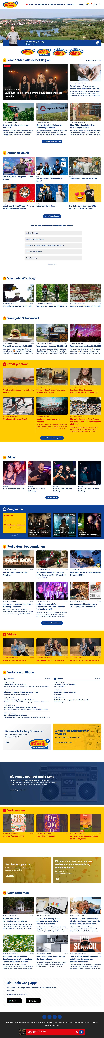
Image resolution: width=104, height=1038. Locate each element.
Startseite (27, 5)
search (100, 5)
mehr (47, 679)
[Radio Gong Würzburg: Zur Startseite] (10, 4)
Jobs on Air (70, 4)
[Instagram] (49, 1017)
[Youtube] (55, 1017)
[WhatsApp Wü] (60, 1017)
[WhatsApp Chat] (97, 43)
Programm (42, 4)
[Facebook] (44, 1017)
